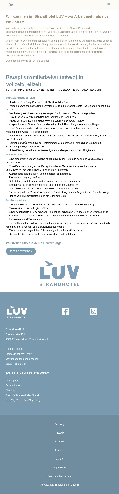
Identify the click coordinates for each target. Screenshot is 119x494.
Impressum (59, 467)
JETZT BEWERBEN (21, 251)
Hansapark (12, 380)
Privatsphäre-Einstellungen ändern (59, 484)
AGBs (59, 458)
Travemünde (13, 385)
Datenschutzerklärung (59, 476)
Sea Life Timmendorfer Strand (22, 395)
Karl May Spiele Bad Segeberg (23, 400)
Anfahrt (60, 433)
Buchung (59, 424)
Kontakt (59, 441)
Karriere (59, 450)
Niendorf (10, 390)
